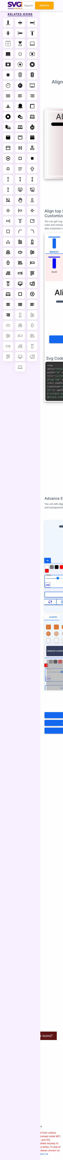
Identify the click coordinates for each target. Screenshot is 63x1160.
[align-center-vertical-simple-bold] (8, 262)
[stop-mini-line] (8, 168)
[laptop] (32, 43)
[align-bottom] (8, 22)
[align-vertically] (20, 147)
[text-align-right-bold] (8, 314)
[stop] (20, 54)
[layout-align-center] (8, 210)
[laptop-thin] (20, 367)
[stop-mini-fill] (32, 158)
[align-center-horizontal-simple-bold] (20, 252)
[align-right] (32, 95)
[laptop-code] (32, 116)
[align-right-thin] (20, 346)
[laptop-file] (8, 127)
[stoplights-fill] (32, 74)
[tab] (51, 617)
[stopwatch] (8, 85)
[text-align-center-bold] (8, 304)
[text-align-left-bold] (32, 304)
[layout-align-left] (20, 210)
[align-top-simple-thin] (32, 346)
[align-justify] (8, 95)
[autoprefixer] (8, 106)
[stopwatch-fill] (20, 85)
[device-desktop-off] (32, 189)
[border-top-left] (32, 106)
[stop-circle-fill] (32, 64)
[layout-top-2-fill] (8, 137)
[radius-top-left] (20, 231)
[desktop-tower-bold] (32, 283)
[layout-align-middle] (32, 210)
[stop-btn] (32, 54)
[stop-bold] (20, 294)
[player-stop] (8, 231)
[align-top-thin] (8, 356)
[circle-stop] (8, 116)
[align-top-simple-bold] (8, 283)
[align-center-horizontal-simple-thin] (8, 325)
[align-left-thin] (32, 335)
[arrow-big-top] (32, 168)
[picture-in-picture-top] (32, 221)
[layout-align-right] (8, 221)
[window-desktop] (32, 85)
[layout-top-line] (8, 147)
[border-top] (8, 43)
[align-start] (20, 33)
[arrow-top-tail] (8, 189)
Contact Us (42, 1153)
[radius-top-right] (32, 231)
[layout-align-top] (20, 221)
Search (44, 5)
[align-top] (32, 33)
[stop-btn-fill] (8, 64)
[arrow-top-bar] (8, 179)
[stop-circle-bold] (32, 294)
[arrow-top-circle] (20, 179)
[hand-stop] (20, 200)
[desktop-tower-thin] (32, 356)
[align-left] (20, 95)
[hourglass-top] (20, 43)
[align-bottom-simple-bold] (32, 241)
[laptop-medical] (20, 127)
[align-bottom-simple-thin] (20, 314)
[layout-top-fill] (32, 137)
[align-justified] (20, 168)
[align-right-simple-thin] (8, 346)
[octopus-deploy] (20, 106)
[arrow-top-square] (32, 179)
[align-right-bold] (8, 273)
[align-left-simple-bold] (32, 262)
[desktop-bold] (20, 283)
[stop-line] (20, 158)
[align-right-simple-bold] (20, 273)
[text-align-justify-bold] (20, 304)
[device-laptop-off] (8, 200)
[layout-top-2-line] (20, 137)
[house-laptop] (20, 116)
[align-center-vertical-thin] (8, 335)
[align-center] (20, 22)
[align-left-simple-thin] (20, 335)
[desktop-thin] (20, 356)
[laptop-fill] (8, 54)
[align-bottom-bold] (20, 241)
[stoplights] (20, 74)
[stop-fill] (8, 74)
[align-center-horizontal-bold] (8, 252)
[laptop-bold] (8, 294)
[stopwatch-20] (32, 127)
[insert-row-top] (32, 147)
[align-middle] (8, 33)
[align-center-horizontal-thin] (20, 325)
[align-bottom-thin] (32, 314)
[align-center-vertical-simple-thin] (32, 325)
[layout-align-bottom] (32, 200)
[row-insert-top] (8, 241)
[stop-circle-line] (8, 158)
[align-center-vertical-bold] (32, 252)
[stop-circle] (20, 64)
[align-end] (32, 22)
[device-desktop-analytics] (20, 189)
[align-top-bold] (32, 273)
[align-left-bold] (20, 262)
